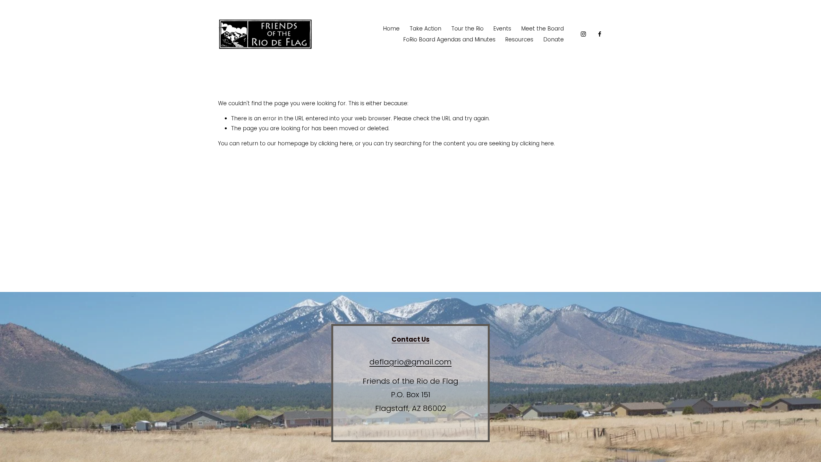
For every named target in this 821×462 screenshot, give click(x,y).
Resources (519, 39)
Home (391, 28)
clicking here (335, 143)
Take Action (425, 28)
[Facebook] (600, 34)
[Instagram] (583, 34)
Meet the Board (542, 28)
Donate (553, 39)
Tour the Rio (467, 28)
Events (502, 28)
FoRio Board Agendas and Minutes (449, 39)
